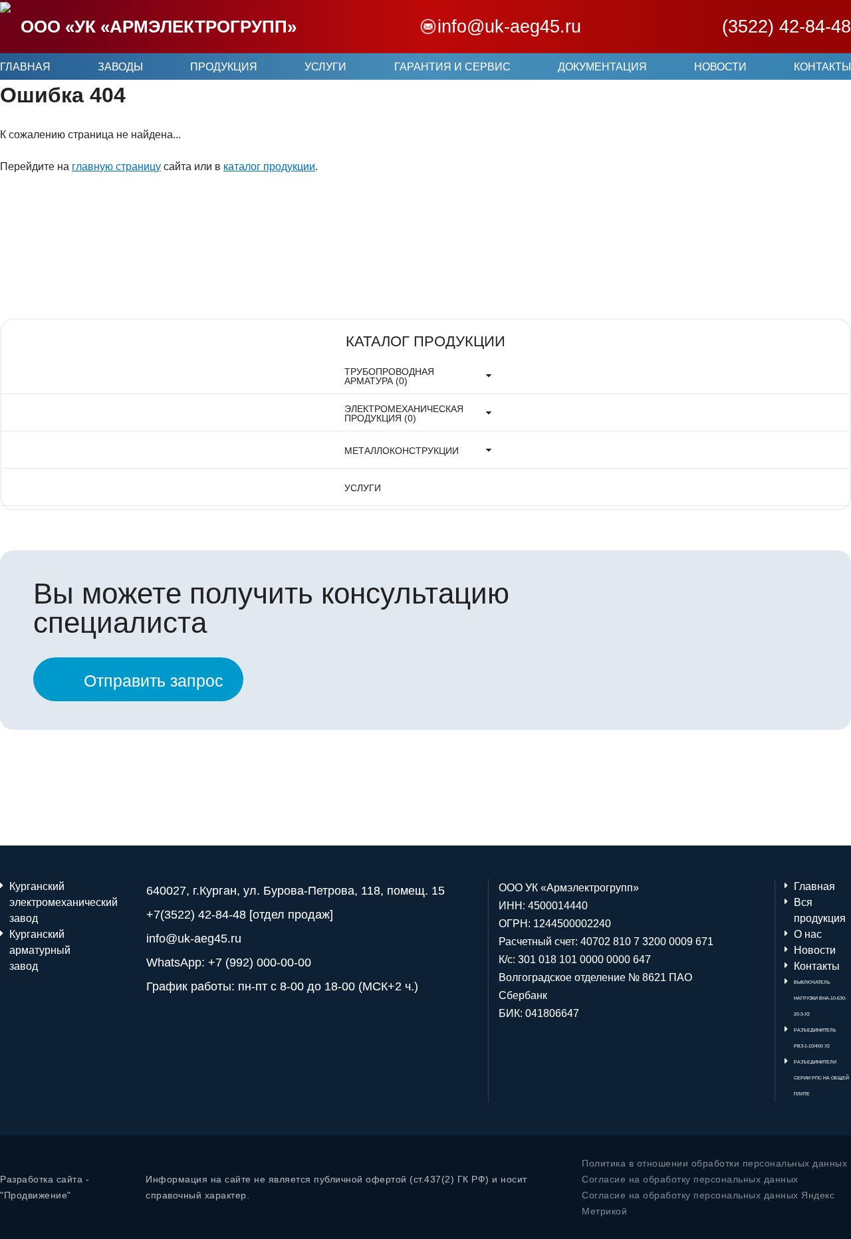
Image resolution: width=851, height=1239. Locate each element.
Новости (720, 66)
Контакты (822, 66)
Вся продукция (820, 910)
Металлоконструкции (401, 450)
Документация (602, 66)
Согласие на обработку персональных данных (690, 1179)
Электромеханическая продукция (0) (403, 413)
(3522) (786, 27)
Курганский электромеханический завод (37, 902)
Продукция (223, 66)
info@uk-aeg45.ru (509, 27)
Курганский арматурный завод (37, 950)
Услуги (325, 66)
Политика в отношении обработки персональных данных (714, 1163)
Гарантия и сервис (452, 66)
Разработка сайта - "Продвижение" (44, 1187)
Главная (25, 66)
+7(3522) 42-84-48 (196, 914)
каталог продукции (269, 166)
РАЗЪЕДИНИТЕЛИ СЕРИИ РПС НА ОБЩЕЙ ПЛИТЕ (821, 1078)
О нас (808, 934)
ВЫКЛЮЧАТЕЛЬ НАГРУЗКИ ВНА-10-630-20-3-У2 (820, 998)
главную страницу (116, 166)
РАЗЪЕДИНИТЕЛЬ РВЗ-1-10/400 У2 (815, 1038)
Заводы (120, 66)
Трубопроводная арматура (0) (389, 376)
